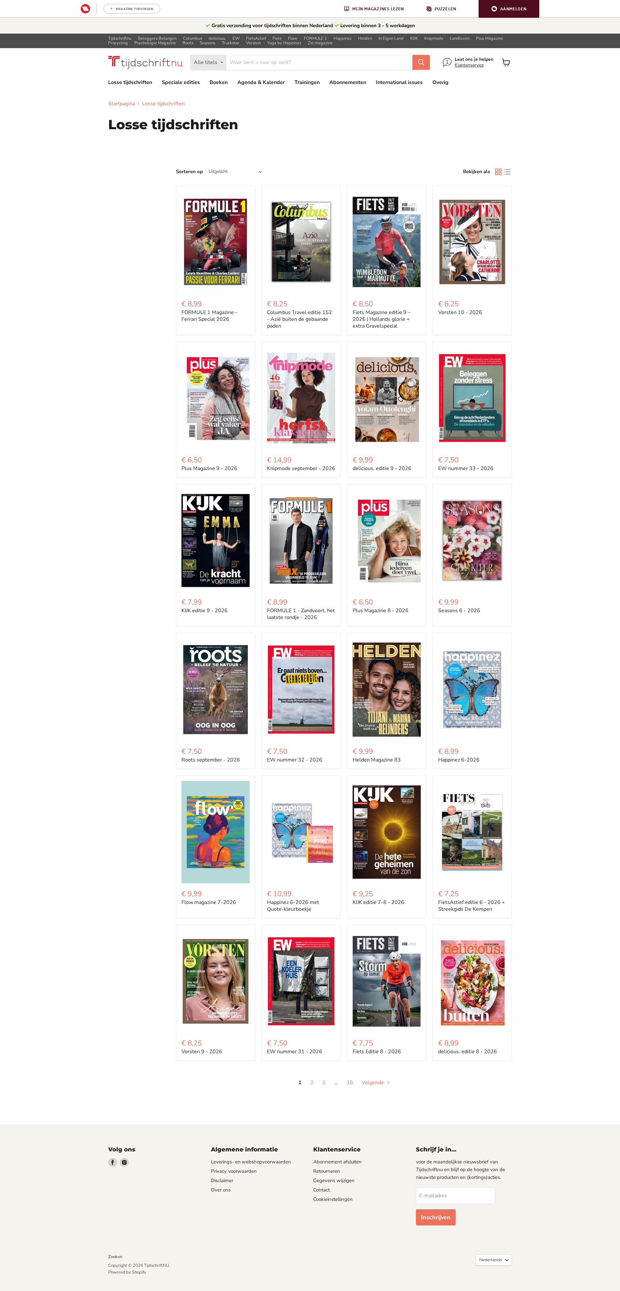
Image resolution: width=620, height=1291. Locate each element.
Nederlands (490, 1260)
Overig (440, 82)
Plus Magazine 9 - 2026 (209, 468)
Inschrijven (435, 1217)
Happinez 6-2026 (459, 759)
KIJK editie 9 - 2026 (204, 610)
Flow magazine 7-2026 (208, 902)
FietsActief (256, 38)
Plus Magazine (489, 38)
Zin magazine (320, 43)
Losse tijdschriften (130, 82)
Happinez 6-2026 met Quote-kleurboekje (293, 906)
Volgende (373, 1082)
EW (236, 38)
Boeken (219, 82)
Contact (321, 1190)
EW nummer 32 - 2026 (294, 759)
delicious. (217, 38)
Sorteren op (189, 171)
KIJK (414, 38)
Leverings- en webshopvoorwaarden (251, 1162)
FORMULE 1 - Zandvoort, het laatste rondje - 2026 (301, 614)
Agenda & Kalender (261, 82)
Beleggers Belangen (157, 38)
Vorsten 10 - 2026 (460, 312)
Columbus (192, 38)
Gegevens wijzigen (334, 1180)
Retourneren (326, 1171)
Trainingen (307, 82)
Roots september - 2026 (210, 759)
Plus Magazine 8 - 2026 (380, 610)
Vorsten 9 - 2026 (201, 1051)
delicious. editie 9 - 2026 (382, 468)
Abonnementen (347, 82)
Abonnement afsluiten (337, 1162)
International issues (399, 82)
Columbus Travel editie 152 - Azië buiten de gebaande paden (299, 319)
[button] (509, 9)
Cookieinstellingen (333, 1199)
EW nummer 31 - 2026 (294, 1051)
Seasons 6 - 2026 (459, 610)
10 (349, 1082)
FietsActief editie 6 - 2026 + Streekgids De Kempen (471, 906)
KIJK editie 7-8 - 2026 (378, 902)
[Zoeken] (421, 62)
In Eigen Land (391, 38)
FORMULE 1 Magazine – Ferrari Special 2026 (209, 316)
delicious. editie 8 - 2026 (467, 1051)
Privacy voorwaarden (234, 1171)
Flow (292, 38)
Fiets (277, 38)
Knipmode (433, 38)
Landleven (460, 38)
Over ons (221, 1190)
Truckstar (231, 43)
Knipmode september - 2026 (301, 468)
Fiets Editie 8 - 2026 (377, 1051)
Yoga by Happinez (284, 43)
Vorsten (253, 43)
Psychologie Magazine (155, 43)
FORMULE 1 (315, 38)
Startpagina (121, 104)
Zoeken (115, 1257)
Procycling (118, 43)
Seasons (207, 43)
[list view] (507, 171)
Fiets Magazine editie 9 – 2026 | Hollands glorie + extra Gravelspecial (381, 319)
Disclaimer (222, 1180)
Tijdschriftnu (119, 38)
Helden (365, 38)
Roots (187, 43)
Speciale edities (181, 82)
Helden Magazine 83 (377, 759)
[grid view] (498, 171)
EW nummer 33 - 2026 (465, 468)
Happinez (343, 38)
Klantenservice (469, 65)
